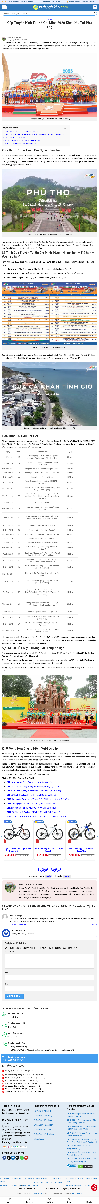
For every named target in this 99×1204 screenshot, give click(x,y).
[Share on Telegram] (60, 870)
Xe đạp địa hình (71, 1178)
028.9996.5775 (16, 1059)
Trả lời (94, 925)
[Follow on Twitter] (13, 1158)
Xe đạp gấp (26, 1185)
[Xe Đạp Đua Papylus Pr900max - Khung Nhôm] (82, 832)
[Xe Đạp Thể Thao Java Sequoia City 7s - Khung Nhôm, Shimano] (17, 832)
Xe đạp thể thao (5, 1178)
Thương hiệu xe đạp (50, 1182)
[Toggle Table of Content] (64, 128)
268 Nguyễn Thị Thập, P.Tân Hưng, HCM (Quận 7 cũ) (31, 803)
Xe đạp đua (3, 1185)
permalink (67, 876)
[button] (4, 7)
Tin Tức (49, 19)
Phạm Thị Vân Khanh (14, 37)
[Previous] (2, 842)
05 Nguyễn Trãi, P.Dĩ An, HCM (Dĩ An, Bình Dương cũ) (31, 808)
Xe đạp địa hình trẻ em (84, 1178)
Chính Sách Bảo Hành (43, 1120)
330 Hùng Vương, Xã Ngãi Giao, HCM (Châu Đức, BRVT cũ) (34, 791)
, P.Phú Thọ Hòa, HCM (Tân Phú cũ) (21, 1081)
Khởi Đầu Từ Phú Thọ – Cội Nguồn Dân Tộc (22, 132)
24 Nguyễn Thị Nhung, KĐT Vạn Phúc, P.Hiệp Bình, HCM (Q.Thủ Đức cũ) (39, 799)
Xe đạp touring (71, 1185)
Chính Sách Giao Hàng (43, 1115)
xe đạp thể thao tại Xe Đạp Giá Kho (49, 816)
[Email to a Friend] (47, 870)
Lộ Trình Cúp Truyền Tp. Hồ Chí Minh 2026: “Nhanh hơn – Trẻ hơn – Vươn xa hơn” (36, 135)
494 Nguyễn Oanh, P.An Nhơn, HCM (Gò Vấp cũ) (29, 782)
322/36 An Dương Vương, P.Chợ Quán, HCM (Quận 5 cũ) (33, 786)
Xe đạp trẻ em (37, 1178)
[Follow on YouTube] (26, 1158)
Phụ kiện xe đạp (38, 1182)
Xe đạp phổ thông (90, 1185)
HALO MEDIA (76, 1193)
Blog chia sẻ (39, 1139)
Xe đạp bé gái (57, 1178)
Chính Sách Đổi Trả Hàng (44, 1134)
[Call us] (22, 1158)
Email (7, 984)
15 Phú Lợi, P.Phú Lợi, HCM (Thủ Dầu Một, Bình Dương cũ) (34, 812)
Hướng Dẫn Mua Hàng (43, 1111)
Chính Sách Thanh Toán (43, 1125)
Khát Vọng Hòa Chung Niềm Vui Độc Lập (20, 143)
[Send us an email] (17, 1158)
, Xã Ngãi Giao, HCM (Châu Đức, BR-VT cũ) (25, 1078)
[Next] (97, 842)
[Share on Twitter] (43, 870)
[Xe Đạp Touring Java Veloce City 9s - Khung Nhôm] (49, 832)
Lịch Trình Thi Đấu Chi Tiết (15, 138)
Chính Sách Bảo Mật (42, 1129)
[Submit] (95, 14)
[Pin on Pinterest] (52, 870)
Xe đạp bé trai (47, 1178)
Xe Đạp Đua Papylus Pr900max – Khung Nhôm (82, 850)
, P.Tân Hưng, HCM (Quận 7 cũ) (22, 1086)
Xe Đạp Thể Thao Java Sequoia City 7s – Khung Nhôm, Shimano (17, 850)
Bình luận (9, 952)
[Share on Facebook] (39, 870)
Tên (6, 973)
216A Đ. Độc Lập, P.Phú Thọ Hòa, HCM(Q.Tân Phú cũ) (32, 795)
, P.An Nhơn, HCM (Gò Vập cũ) (20, 1071)
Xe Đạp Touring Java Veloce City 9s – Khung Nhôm (49, 850)
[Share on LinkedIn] (56, 870)
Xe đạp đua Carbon (15, 1185)
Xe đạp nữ (80, 1185)
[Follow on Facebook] (4, 1158)
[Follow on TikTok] (9, 1158)
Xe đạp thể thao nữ (17, 1178)
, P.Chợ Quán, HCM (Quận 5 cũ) (24, 1075)
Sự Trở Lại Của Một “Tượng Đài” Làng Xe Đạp (22, 141)
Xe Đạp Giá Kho (37, 1193)
